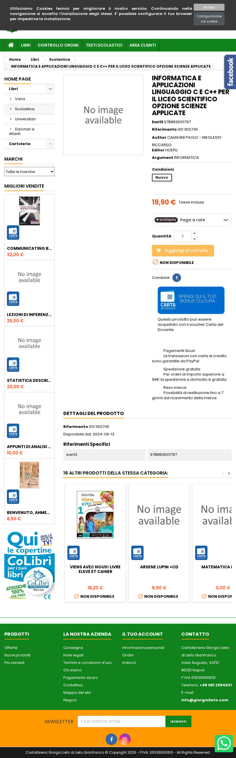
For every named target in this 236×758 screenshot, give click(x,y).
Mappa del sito (77, 692)
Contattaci (73, 685)
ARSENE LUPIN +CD (159, 567)
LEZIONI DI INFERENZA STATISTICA (29, 314)
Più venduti (14, 662)
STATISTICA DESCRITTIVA (29, 380)
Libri (26, 45)
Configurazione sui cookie (209, 19)
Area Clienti (143, 45)
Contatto (195, 634)
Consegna (73, 647)
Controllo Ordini (58, 45)
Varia (20, 99)
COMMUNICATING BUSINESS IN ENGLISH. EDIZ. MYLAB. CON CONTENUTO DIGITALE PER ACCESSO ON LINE (29, 248)
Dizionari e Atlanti (22, 131)
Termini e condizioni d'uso (87, 662)
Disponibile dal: (77, 434)
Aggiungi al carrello (182, 250)
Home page (17, 79)
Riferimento (164, 129)
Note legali (73, 655)
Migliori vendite (24, 186)
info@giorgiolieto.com (204, 700)
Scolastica (25, 109)
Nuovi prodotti (17, 655)
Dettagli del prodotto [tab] (93, 413)
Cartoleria (20, 143)
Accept (209, 7)
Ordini (128, 655)
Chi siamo (72, 670)
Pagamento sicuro (80, 677)
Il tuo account (142, 634)
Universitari (25, 119)
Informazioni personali (143, 647)
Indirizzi (129, 662)
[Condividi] (176, 277)
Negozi (70, 700)
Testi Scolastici (104, 45)
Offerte (11, 647)
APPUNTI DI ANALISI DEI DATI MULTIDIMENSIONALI (29, 446)
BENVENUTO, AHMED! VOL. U (29, 512)
